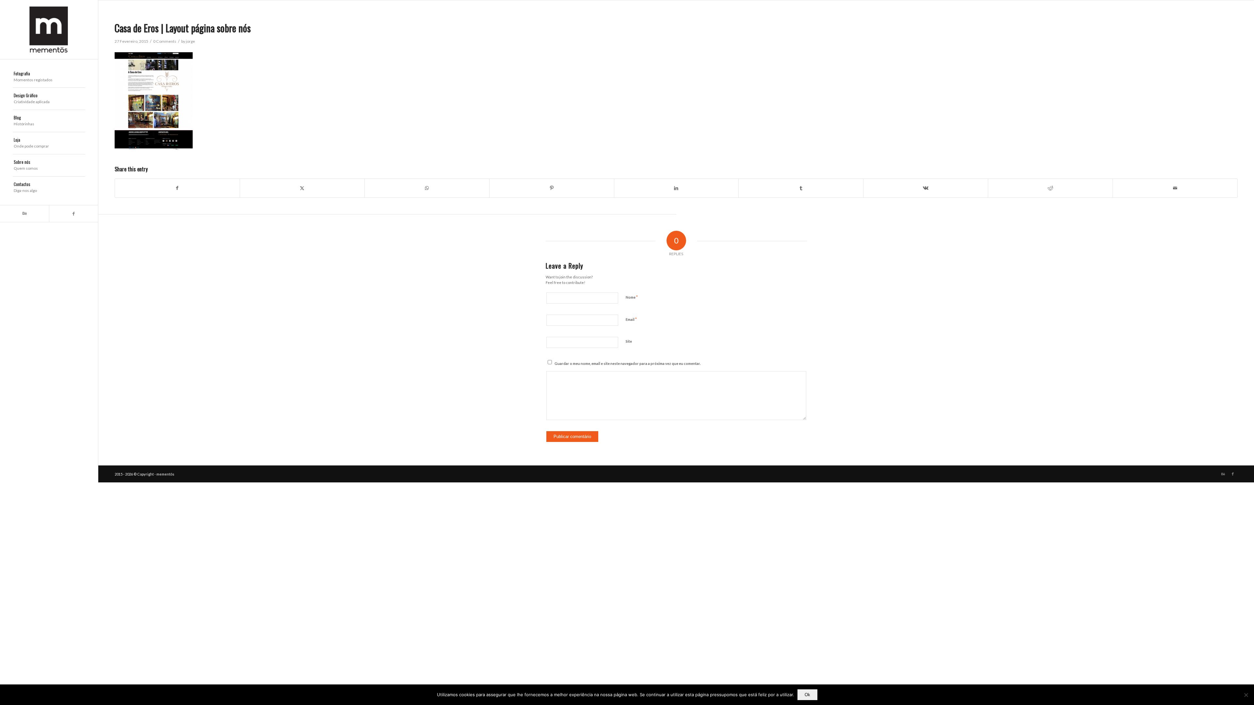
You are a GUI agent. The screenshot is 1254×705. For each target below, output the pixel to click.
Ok (807, 694)
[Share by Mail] (1175, 188)
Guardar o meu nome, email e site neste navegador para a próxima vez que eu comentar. (627, 363)
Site (629, 341)
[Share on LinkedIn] (676, 188)
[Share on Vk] (925, 188)
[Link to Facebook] (73, 213)
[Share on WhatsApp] (427, 188)
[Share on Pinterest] (552, 188)
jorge (190, 41)
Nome (632, 297)
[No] (1246, 695)
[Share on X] (302, 188)
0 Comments (164, 41)
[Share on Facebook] (177, 188)
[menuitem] (49, 77)
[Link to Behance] (24, 213)
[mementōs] (49, 30)
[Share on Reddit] (1050, 188)
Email (631, 319)
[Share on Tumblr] (801, 188)
